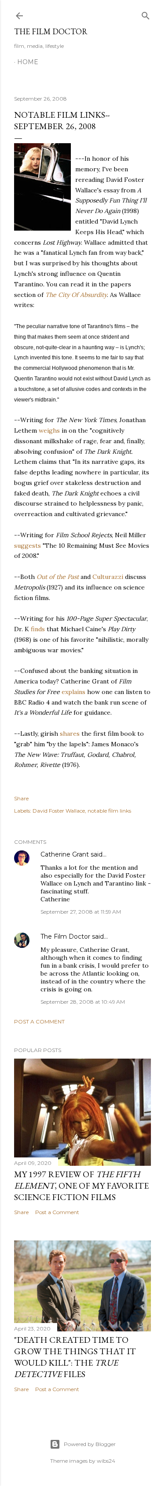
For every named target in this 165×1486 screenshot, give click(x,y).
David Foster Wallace (59, 810)
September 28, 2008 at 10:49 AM (82, 1001)
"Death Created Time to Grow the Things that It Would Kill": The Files (75, 1357)
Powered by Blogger (90, 1444)
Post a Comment (39, 1021)
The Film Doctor (51, 31)
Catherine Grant (64, 854)
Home (27, 62)
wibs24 (106, 1460)
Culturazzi (107, 577)
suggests (27, 546)
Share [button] (21, 798)
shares (70, 734)
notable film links (109, 810)
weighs (49, 430)
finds (38, 629)
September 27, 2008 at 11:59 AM (80, 911)
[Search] (145, 13)
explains (73, 692)
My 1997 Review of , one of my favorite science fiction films (81, 1185)
